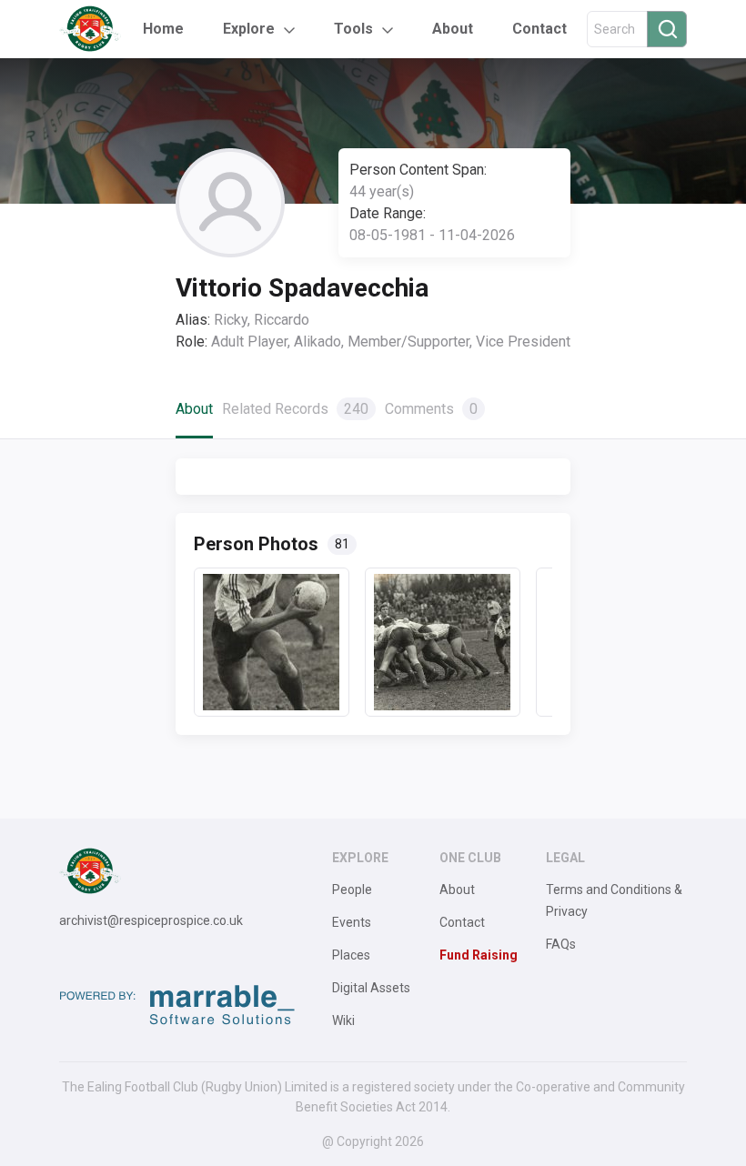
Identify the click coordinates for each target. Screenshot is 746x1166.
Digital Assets (371, 987)
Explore (249, 28)
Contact (539, 28)
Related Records (295, 408)
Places (351, 955)
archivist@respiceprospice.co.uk (151, 920)
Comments (431, 408)
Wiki (343, 1020)
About (452, 28)
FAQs (561, 944)
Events (351, 922)
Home (163, 28)
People (352, 889)
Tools (353, 28)
